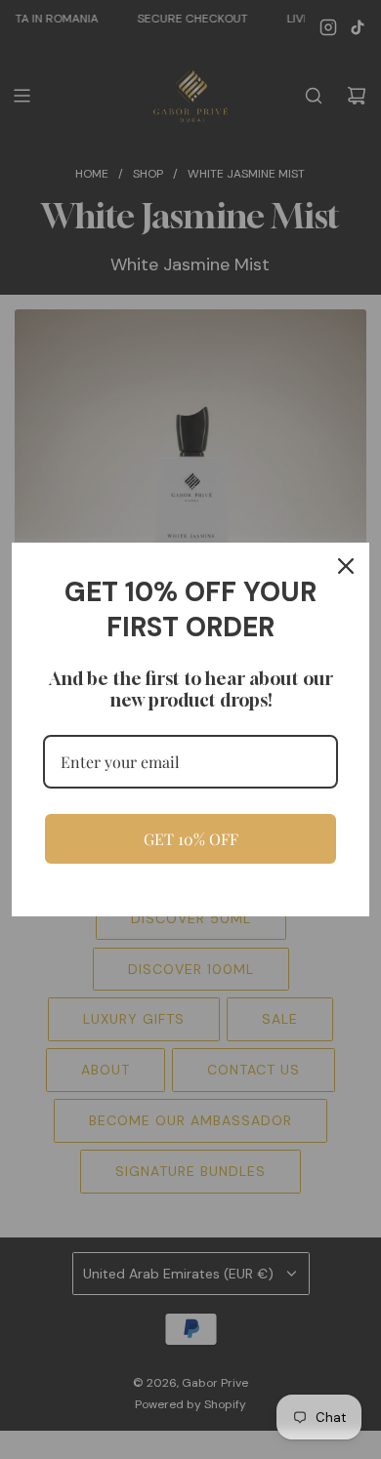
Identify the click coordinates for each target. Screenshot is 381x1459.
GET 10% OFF (191, 839)
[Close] (345, 566)
